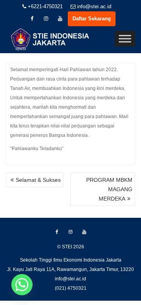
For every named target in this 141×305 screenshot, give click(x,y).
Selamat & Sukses (38, 180)
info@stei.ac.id (93, 6)
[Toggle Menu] (125, 38)
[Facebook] (31, 19)
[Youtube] (60, 19)
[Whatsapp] (22, 284)
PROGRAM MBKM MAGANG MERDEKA (109, 189)
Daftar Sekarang (91, 19)
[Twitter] (46, 19)
